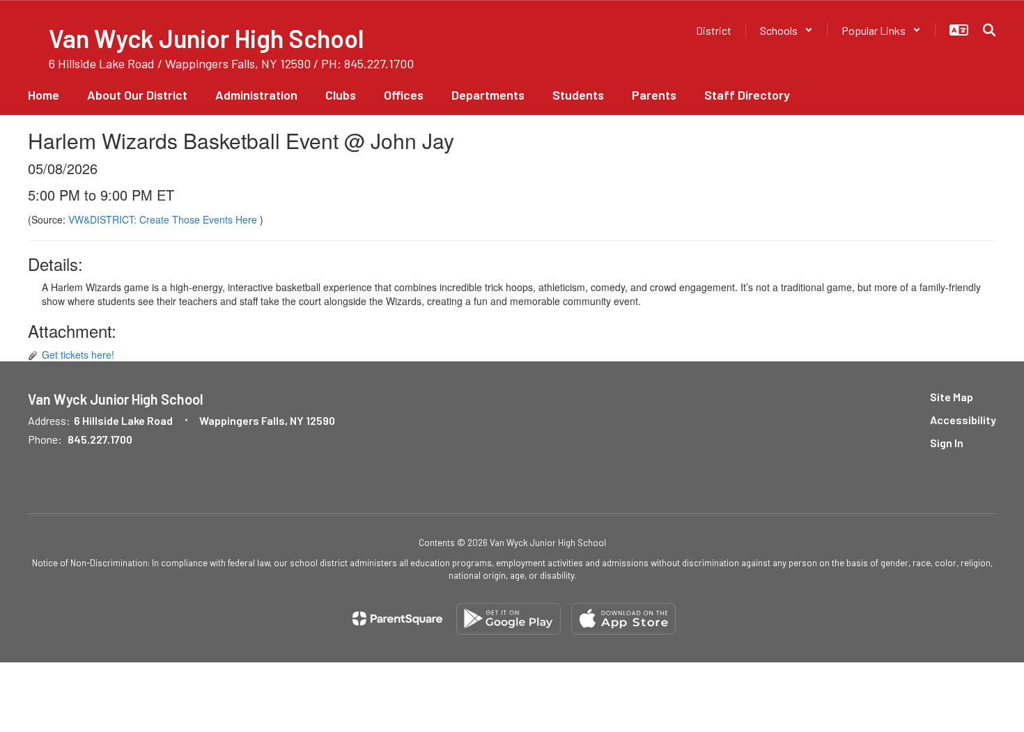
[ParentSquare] (397, 618)
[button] (786, 30)
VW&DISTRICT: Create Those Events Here (164, 219)
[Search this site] (989, 30)
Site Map (951, 396)
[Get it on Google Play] (508, 618)
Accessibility (963, 419)
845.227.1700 (100, 439)
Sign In (946, 442)
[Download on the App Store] (623, 618)
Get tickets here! (78, 354)
